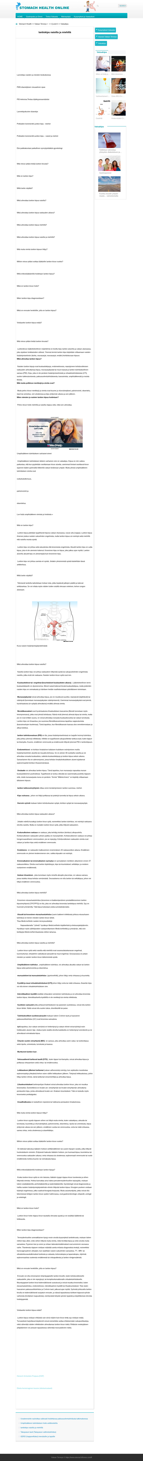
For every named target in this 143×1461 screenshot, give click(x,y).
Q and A (54, 24)
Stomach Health (25, 24)
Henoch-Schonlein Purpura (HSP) (30, 1376)
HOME (20, 17)
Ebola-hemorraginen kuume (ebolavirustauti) (34, 1388)
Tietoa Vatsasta (52, 17)
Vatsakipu (64, 24)
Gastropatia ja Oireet (34, 17)
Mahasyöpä (65, 17)
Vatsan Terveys (41, 24)
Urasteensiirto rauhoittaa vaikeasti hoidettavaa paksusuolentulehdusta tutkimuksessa (54, 1419)
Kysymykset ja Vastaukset (84, 17)
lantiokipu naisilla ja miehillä (32, 1428)
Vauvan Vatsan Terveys (107, 37)
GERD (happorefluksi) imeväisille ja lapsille (38, 1436)
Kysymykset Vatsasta (106, 30)
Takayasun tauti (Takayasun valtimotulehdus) (38, 1432)
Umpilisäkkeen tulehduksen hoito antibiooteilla (39, 1423)
